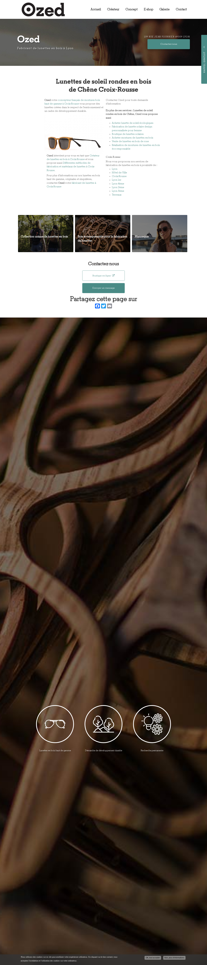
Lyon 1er (116, 180)
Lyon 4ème (118, 184)
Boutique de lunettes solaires (128, 134)
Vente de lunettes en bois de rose (130, 141)
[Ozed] (41, 9)
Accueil (95, 9)
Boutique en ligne (101, 276)
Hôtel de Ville (119, 172)
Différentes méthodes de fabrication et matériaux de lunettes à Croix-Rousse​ (71, 167)
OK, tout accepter (153, 958)
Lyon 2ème (118, 187)
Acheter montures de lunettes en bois (132, 138)
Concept (131, 9)
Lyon (114, 169)
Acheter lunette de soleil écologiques (132, 123)
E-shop (148, 9)
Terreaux (116, 195)
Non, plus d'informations (174, 958)
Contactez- (168, 44)
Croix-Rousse (119, 176)
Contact (181, 9)
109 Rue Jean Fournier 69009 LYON (167, 37)
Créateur (113, 9)
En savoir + (45, 233)
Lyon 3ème (118, 191)
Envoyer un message (103, 288)
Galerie (164, 9)
